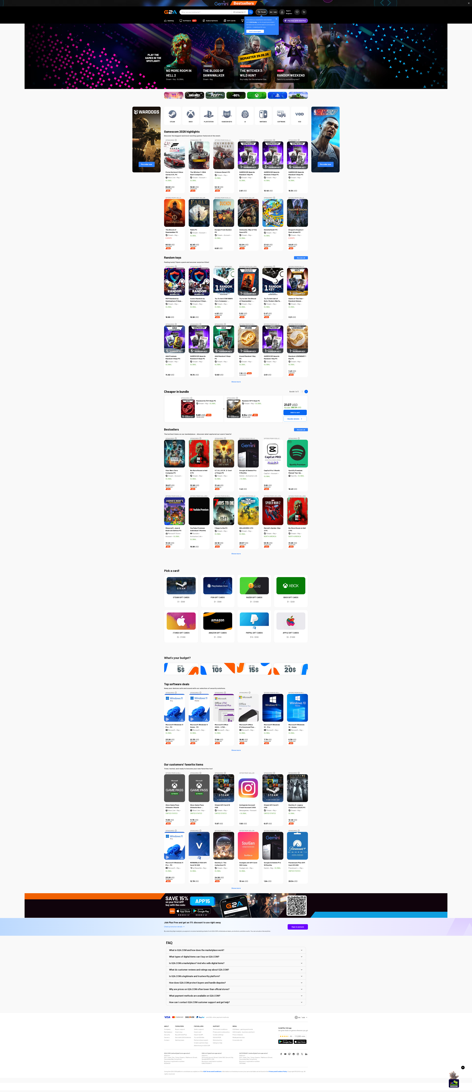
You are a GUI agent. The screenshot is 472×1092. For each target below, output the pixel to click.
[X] (302, 1054)
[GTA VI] (173, 95)
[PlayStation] (277, 95)
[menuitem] (169, 21)
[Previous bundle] (302, 391)
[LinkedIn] (306, 1054)
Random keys (172, 257)
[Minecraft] (298, 95)
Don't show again (255, 31)
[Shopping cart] (304, 12)
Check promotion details (173, 927)
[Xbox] (256, 95)
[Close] (469, 3)
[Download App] (236, 917)
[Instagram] (298, 1054)
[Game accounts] (236, 95)
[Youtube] (285, 1054)
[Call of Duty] (194, 95)
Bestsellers (171, 429)
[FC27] (215, 95)
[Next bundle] (306, 391)
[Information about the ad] (176, 140)
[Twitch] (289, 1054)
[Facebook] (281, 1054)
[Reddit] (293, 1054)
